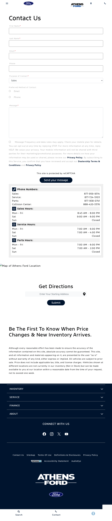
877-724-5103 (92, 197)
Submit (55, 302)
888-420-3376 (91, 204)
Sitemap (31, 455)
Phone (12, 64)
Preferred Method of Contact (22, 87)
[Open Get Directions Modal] (91, 3)
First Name (15, 26)
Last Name (14, 38)
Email (12, 51)
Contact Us (18, 455)
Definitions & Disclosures (67, 455)
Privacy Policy (74, 157)
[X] (59, 434)
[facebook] (44, 434)
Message (14, 105)
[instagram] (52, 434)
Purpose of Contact (19, 76)
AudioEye (76, 461)
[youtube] (66, 434)
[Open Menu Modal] (7, 3)
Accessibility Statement (56, 461)
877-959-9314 (92, 193)
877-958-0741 (92, 200)
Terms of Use (44, 455)
